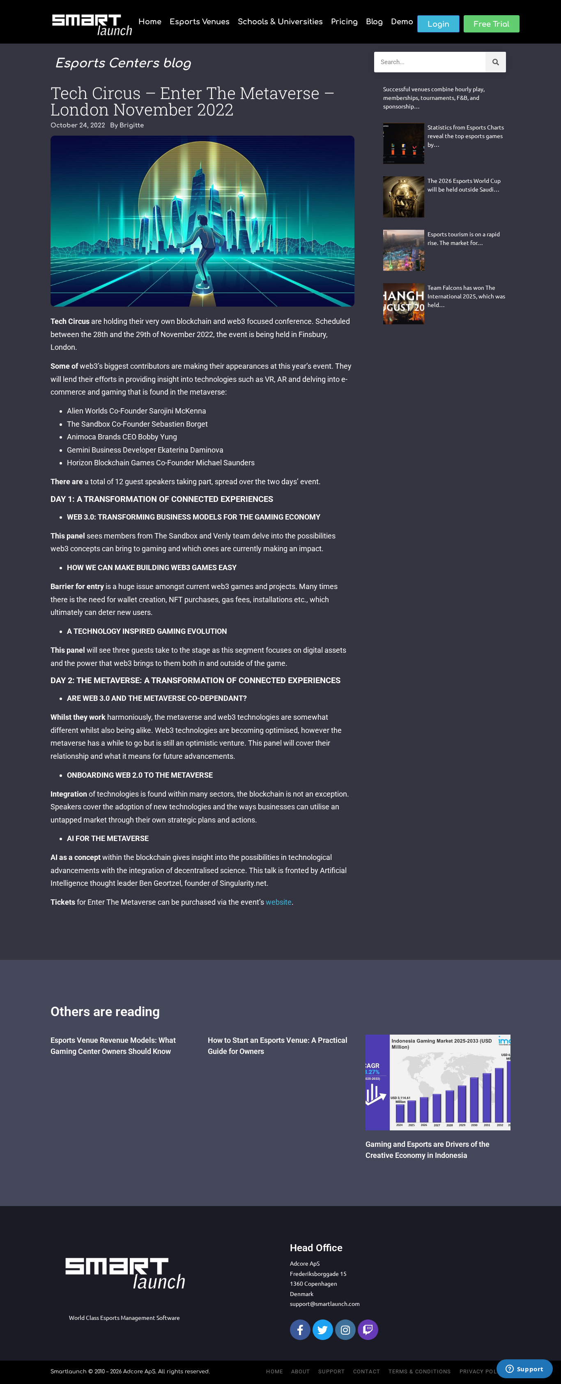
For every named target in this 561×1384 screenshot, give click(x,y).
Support (331, 1371)
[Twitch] (368, 1329)
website (279, 902)
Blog (374, 22)
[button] (438, 23)
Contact (366, 1371)
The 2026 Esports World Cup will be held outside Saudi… (464, 185)
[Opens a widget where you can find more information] (524, 1369)
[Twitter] (323, 1329)
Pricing (344, 22)
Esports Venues (200, 22)
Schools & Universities (280, 22)
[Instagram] (345, 1329)
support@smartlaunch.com (325, 1303)
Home (149, 22)
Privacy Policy (483, 1371)
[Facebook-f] (300, 1329)
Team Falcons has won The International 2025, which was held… (466, 296)
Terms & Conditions (420, 1371)
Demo (402, 22)
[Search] (495, 62)
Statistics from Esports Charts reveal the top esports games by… (466, 135)
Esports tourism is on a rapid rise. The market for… (464, 238)
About (300, 1371)
